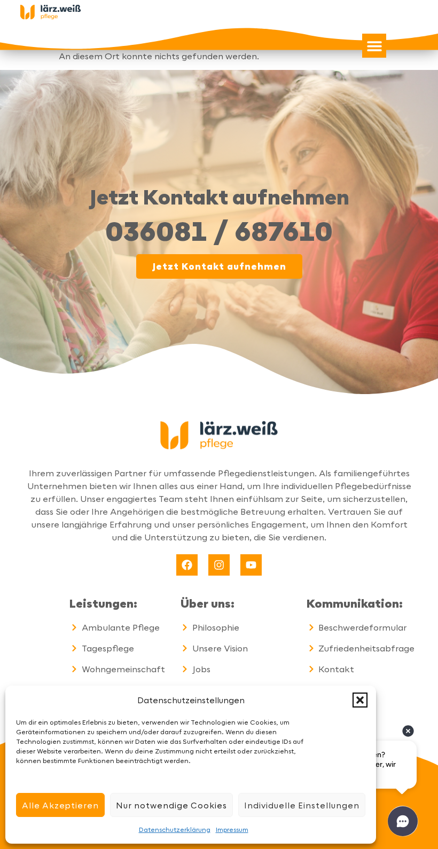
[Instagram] (219, 565)
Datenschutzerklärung (174, 829)
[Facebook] (187, 565)
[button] (360, 700)
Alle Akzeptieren (60, 805)
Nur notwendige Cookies (171, 805)
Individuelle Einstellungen (301, 805)
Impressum (232, 829)
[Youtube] (251, 565)
